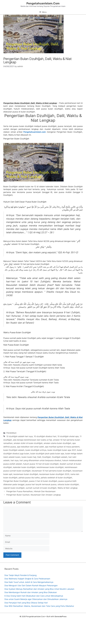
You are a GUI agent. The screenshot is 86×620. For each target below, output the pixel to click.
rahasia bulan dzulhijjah (68, 484)
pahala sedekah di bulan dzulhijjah (56, 477)
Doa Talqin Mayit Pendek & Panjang (20, 575)
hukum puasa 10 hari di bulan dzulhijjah (41, 464)
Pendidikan (11, 433)
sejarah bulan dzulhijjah (14, 488)
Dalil (39, 457)
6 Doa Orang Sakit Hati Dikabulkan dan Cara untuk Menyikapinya (33, 596)
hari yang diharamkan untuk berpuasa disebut (40, 460)
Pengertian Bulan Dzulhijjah (15, 481)
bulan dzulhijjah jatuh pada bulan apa (47, 453)
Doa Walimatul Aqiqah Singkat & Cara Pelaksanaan (27, 579)
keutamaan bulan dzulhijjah (25, 474)
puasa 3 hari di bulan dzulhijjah (43, 481)
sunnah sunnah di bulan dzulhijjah (41, 488)
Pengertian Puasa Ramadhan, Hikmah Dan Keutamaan (31, 491)
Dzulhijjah (46, 457)
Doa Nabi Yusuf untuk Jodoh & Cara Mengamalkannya (28, 582)
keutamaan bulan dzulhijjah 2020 (54, 474)
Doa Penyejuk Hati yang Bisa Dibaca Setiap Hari (26, 603)
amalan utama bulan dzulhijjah (57, 443)
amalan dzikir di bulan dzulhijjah (28, 443)
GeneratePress (61, 616)
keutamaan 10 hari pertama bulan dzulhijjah (51, 471)
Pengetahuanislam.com (34, 132)
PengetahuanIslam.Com (43, 3)
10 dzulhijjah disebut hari (45, 436)
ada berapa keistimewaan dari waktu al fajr (32, 440)
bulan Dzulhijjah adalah (13, 450)
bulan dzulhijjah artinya (35, 450)
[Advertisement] (43, 86)
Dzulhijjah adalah (59, 457)
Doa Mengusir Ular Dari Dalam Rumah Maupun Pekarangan (31, 585)
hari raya (14, 460)
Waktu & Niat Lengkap (67, 488)
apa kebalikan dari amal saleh (30, 447)
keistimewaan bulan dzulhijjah (50, 467)
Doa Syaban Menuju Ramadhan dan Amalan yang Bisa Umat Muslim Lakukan (39, 589)
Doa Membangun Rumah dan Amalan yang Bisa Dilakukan (30, 592)
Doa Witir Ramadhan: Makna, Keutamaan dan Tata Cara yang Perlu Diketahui (39, 606)
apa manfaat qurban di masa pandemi (62, 447)
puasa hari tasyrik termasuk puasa (41, 484)
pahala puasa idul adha (29, 477)
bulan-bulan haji (29, 457)
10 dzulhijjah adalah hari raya (19, 436)
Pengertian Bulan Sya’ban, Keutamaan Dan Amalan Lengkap (33, 495)
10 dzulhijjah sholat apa (68, 436)
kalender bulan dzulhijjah (24, 467)
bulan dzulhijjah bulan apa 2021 (61, 450)
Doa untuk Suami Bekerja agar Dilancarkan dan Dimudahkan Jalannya (35, 599)
